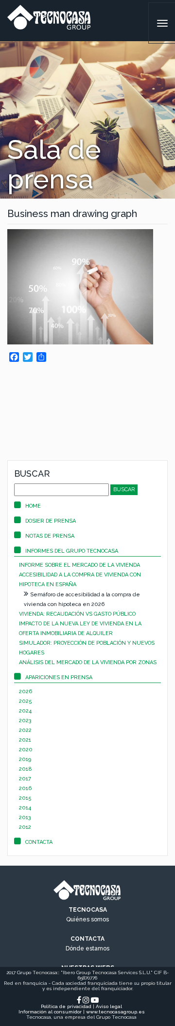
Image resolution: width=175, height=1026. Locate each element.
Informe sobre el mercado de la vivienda (79, 565)
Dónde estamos (87, 948)
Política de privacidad (66, 1006)
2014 (25, 808)
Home (33, 506)
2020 (26, 749)
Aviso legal (109, 1006)
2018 (25, 769)
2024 (25, 711)
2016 (25, 788)
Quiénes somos (87, 919)
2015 (25, 798)
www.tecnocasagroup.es (115, 1011)
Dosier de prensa (50, 521)
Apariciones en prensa (58, 677)
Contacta (38, 842)
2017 (25, 779)
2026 (25, 691)
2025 (25, 701)
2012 (25, 827)
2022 (25, 730)
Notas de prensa (49, 536)
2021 (25, 740)
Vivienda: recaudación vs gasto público (77, 614)
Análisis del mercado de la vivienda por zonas (88, 662)
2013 (25, 817)
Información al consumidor (50, 1011)
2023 (25, 720)
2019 (25, 759)
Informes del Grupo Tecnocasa (71, 551)
